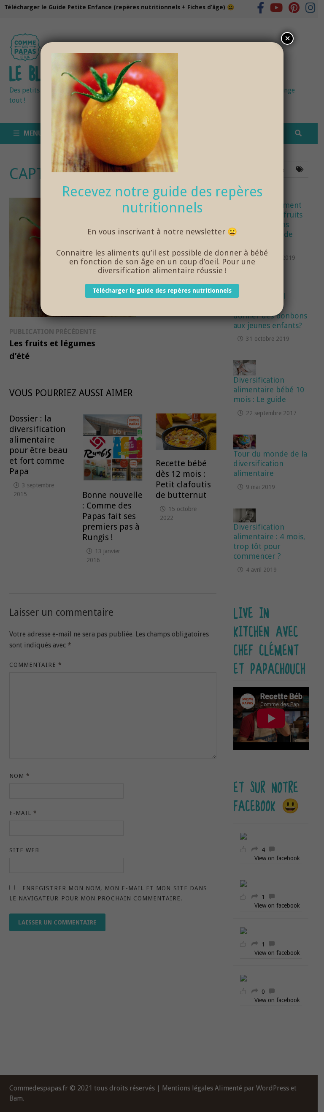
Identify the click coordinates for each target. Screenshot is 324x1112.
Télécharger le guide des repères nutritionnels (162, 291)
